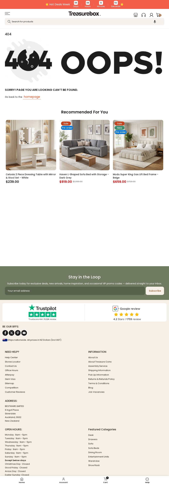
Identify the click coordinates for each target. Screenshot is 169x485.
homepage (32, 97)
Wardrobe (94, 461)
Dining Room (95, 452)
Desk (91, 435)
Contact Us (11, 366)
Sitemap (9, 383)
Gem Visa (10, 379)
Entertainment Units (98, 456)
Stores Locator (12, 361)
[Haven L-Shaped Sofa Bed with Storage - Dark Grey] (84, 145)
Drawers (92, 439)
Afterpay (9, 374)
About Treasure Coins (100, 361)
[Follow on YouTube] (24, 333)
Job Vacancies (96, 392)
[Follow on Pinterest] (18, 333)
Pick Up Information (98, 374)
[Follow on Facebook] (5, 333)
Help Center (11, 357)
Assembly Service (97, 366)
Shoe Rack (94, 465)
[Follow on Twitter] (11, 333)
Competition (11, 387)
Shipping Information (99, 370)
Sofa (90, 443)
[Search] (9, 21)
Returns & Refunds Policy (101, 379)
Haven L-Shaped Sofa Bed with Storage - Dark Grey (84, 176)
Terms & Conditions (98, 383)
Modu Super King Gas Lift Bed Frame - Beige (135, 176)
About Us (93, 357)
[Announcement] (84, 4)
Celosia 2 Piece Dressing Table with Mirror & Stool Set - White (31, 176)
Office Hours (11, 370)
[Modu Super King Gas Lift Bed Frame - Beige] (138, 145)
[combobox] (84, 21)
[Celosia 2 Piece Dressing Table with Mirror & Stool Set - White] (31, 145)
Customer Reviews (15, 392)
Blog (90, 387)
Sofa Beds (93, 448)
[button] (155, 21)
